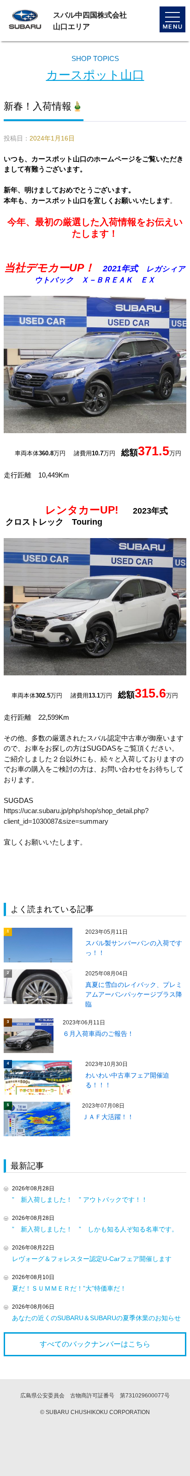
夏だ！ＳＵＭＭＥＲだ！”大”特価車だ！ (69, 1288)
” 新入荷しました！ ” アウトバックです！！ (80, 1199)
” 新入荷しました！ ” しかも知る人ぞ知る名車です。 (95, 1229)
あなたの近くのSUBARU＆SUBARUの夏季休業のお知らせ (96, 1318)
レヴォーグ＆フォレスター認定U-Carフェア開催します (92, 1258)
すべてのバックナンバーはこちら (95, 1344)
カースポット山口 (95, 75)
